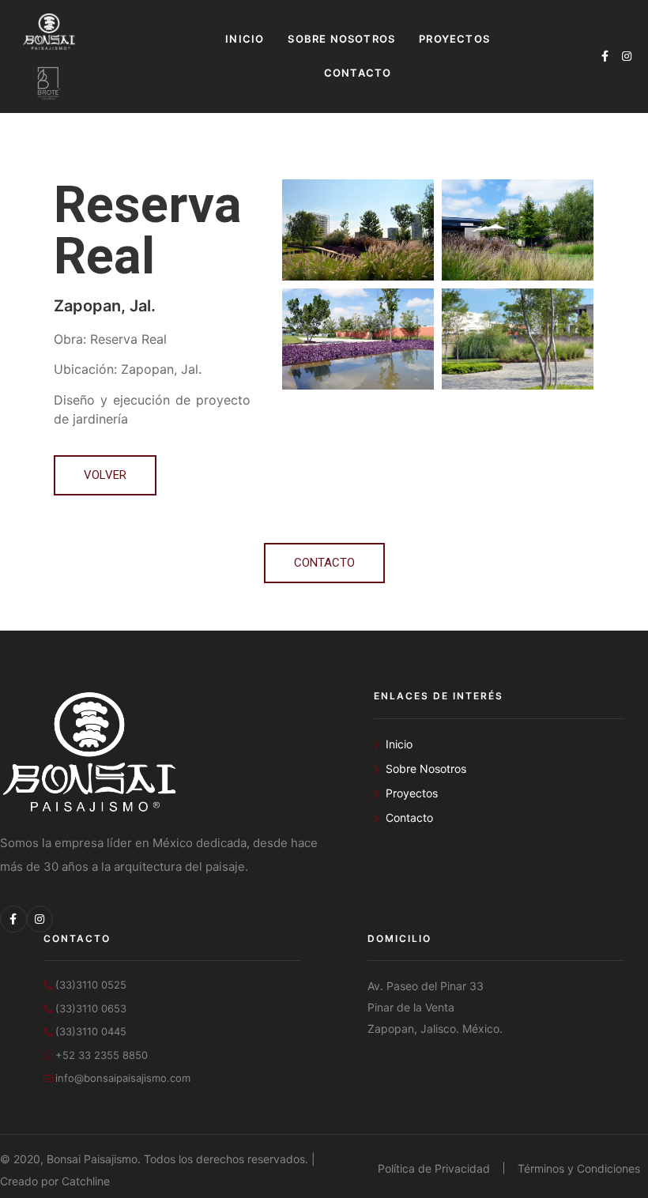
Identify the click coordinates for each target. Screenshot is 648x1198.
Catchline (86, 1181)
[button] (105, 475)
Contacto (358, 72)
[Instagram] (627, 56)
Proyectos (454, 38)
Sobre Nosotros (341, 38)
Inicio (244, 38)
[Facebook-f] (604, 56)
